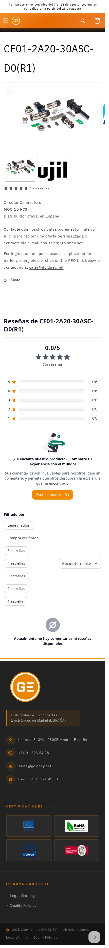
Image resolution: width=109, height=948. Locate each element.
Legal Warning (22, 922)
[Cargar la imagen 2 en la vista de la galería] (52, 163)
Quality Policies (23, 932)
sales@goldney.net (46, 263)
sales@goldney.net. (66, 239)
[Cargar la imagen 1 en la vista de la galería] (20, 163)
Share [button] (16, 276)
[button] (5, 20)
